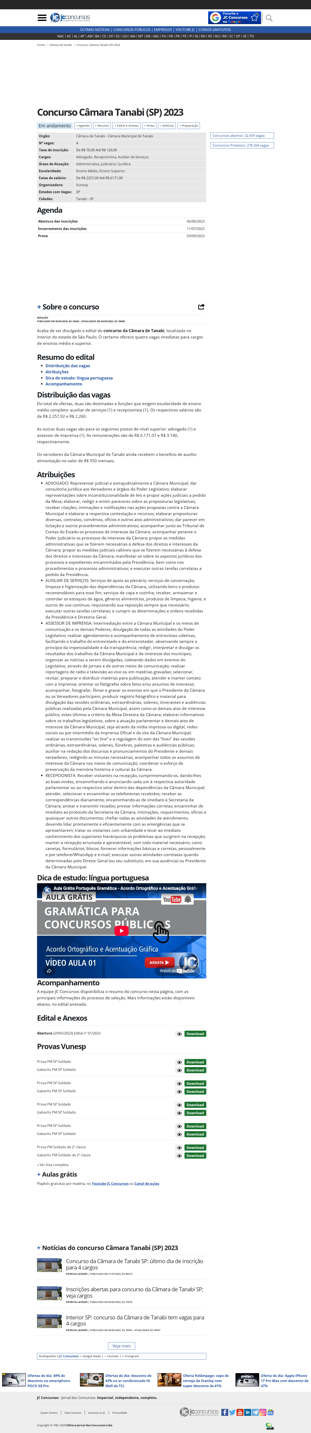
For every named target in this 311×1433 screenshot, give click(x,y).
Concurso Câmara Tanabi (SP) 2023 (98, 45)
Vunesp (82, 185)
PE (185, 36)
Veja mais (122, 1346)
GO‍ (125, 36)
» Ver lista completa (52, 1164)
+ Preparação (188, 126)
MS (148, 36)
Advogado (84, 157)
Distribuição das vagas (67, 366)
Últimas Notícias (95, 29)
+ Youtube (111, 1356)
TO (251, 36)
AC (69, 36)
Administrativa (87, 164)
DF (111, 36)
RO (217, 36)
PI (190, 36)
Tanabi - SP (85, 199)
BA (97, 36)
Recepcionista (105, 157)
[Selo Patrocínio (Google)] (234, 17)
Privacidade (119, 1413)
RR (224, 36)
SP (238, 36)
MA (132, 36)
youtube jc (185, 29)
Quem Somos (49, 1413)
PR (178, 36)
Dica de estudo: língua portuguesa (79, 378)
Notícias (167, 126)
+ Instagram (130, 1356)
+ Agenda (82, 126)
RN (203, 36)
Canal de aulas (147, 1183)
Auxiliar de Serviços (133, 157)
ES (118, 36)
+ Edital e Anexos (126, 126)
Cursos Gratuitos (214, 29)
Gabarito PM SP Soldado (56, 1069)
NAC (60, 36)
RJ (196, 36)
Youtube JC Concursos (110, 1183)
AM (89, 36)
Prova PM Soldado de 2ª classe (61, 1147)
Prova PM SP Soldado (54, 1061)
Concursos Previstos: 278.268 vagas (240, 145)
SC (231, 36)
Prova (149, 126)
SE (245, 36)
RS (210, 36)
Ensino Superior (112, 171)
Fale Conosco (73, 1413)
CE (104, 36)
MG (156, 36)
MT (140, 36)
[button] (179, 1034)
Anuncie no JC (96, 1413)
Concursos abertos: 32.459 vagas (238, 135)
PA (164, 36)
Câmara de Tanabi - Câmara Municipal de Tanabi (114, 136)
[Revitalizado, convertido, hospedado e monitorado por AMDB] (270, 1425)
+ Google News (90, 1356)
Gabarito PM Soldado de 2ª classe (64, 1155)
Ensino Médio (87, 171)
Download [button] (195, 1062)
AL (76, 36)
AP (82, 36)
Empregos (163, 29)
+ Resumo (102, 126)
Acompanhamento (63, 384)
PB (171, 36)
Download (195, 1033)
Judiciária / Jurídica (116, 164)
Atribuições (56, 372)
